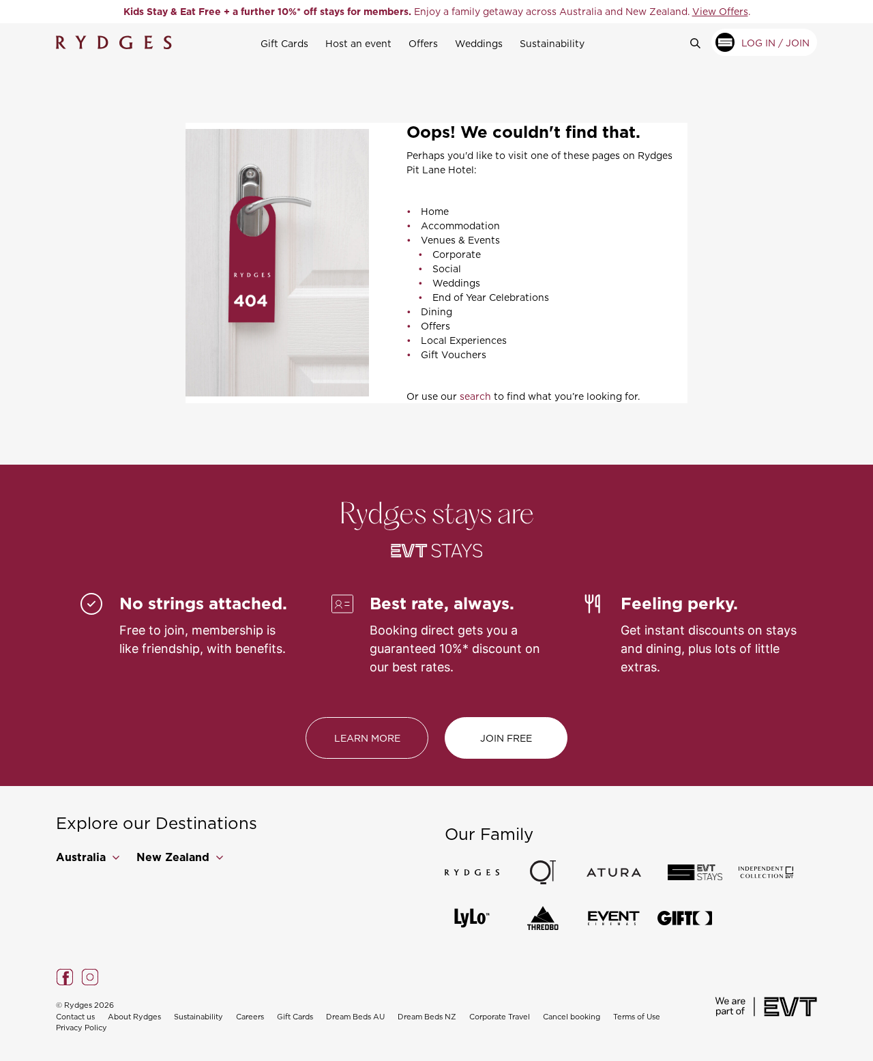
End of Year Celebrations (490, 297)
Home (435, 211)
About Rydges (134, 1016)
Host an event (358, 43)
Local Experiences (464, 340)
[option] (436, 11)
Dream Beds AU (355, 1016)
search (475, 396)
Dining (436, 311)
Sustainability (552, 43)
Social (446, 268)
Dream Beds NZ (427, 1016)
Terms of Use (636, 1016)
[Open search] (700, 42)
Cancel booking (571, 1016)
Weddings (479, 43)
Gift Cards (284, 43)
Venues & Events (460, 240)
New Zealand (174, 857)
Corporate (456, 254)
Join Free (506, 738)
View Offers (720, 11)
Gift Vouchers (453, 354)
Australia (82, 857)
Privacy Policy (81, 1027)
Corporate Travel (499, 1016)
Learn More (367, 738)
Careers (250, 1016)
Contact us (75, 1016)
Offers (423, 43)
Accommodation (460, 225)
